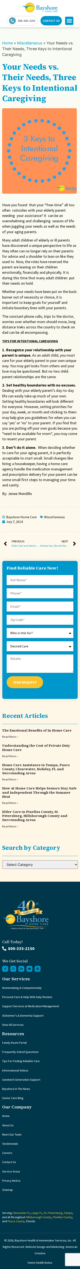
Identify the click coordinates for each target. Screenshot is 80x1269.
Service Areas (11, 1171)
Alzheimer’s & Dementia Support (23, 1015)
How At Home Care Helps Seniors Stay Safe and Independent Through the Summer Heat (39, 792)
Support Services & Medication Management (30, 1006)
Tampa (68, 1213)
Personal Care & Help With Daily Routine (27, 997)
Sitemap (7, 1190)
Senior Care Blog (12, 1098)
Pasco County (16, 1221)
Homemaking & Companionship (22, 988)
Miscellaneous (29, 43)
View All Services (13, 1025)
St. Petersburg (53, 1213)
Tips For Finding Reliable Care (21, 1061)
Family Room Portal (14, 1043)
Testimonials (10, 1144)
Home (7, 43)
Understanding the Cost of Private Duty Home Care (36, 747)
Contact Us (9, 1162)
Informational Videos (15, 1070)
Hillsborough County (38, 1217)
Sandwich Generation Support (21, 1080)
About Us (8, 1125)
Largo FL (37, 1213)
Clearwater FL (21, 1213)
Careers (7, 1153)
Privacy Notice (11, 1181)
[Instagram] (13, 969)
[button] (69, 21)
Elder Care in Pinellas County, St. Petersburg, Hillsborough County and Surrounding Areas (34, 815)
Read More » (10, 737)
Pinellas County (62, 1217)
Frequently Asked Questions (20, 1052)
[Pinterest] (38, 969)
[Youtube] (29, 969)
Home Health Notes (40, 1263)
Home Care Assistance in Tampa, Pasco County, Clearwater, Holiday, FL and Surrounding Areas (36, 769)
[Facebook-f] (5, 969)
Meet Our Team (12, 1134)
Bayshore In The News (16, 1089)
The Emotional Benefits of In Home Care (36, 730)
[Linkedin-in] (21, 969)
